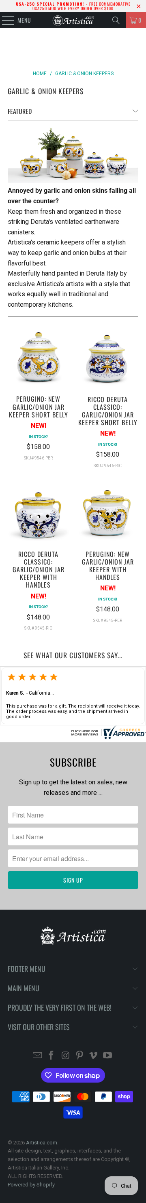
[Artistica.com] (73, 20)
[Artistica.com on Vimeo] (94, 1056)
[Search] (116, 20)
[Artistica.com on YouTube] (108, 1056)
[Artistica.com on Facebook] (51, 1056)
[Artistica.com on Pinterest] (80, 1056)
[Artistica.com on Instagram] (66, 1056)
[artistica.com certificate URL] (107, 737)
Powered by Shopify (31, 1185)
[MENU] (4, 20)
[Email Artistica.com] (37, 1056)
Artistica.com (41, 1143)
